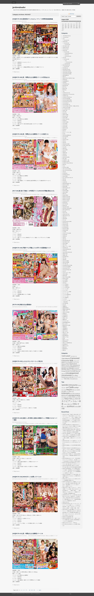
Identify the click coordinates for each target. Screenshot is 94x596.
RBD (65, 397)
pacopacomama (66, 221)
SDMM (64, 236)
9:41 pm (25, 21)
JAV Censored (65, 168)
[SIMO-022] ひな (66, 502)
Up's (63, 271)
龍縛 (63, 350)
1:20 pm (25, 363)
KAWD (72, 391)
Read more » (17, 71)
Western (64, 278)
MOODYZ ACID (66, 196)
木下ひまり (65, 320)
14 (74, 25)
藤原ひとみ (65, 339)
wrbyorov (20, 21)
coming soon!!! (65, 107)
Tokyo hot (64, 260)
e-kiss (64, 123)
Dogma (64, 117)
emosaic (64, 125)
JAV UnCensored (66, 170)
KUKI (64, 180)
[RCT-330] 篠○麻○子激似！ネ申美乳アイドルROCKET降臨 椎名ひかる (33, 191)
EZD (63, 130)
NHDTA (66, 395)
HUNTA (78, 390)
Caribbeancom (66, 92)
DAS (63, 111)
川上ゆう (65, 406)
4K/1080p (64, 67)
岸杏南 (64, 313)
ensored (64, 126)
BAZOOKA (65, 85)
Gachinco (64, 139)
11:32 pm (25, 478)
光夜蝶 (64, 306)
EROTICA (64, 127)
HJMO (64, 154)
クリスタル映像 (66, 294)
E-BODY (64, 122)
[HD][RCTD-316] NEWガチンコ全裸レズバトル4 (26, 476)
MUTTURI (65, 203)
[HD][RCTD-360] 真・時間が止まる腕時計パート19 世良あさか (31, 77)
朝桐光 (64, 319)
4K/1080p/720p (66, 69)
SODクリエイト (66, 246)
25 (65, 27)
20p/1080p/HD (65, 65)
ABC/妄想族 (65, 75)
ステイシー (65, 296)
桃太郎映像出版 (66, 322)
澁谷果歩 (64, 334)
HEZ (63, 151)
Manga (64, 186)
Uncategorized (65, 265)
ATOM (64, 82)
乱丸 (63, 304)
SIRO (64, 239)
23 (79, 26)
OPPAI (64, 218)
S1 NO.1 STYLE (66, 233)
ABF (63, 76)
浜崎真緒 (76, 406)
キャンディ (65, 293)
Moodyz (64, 195)
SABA (67, 397)
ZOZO (64, 282)
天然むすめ (65, 312)
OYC (63, 220)
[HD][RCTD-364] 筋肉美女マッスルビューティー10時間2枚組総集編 (32, 19)
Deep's (64, 113)
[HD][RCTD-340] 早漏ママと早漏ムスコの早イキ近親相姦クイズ (31, 247)
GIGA (64, 142)
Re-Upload (65, 227)
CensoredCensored (66, 101)
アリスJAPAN (65, 287)
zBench (32, 593)
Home (14, 2)
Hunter (64, 155)
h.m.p (64, 146)
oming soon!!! (65, 214)
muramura (65, 201)
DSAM (64, 120)
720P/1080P (65, 70)
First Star (64, 136)
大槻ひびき (69, 404)
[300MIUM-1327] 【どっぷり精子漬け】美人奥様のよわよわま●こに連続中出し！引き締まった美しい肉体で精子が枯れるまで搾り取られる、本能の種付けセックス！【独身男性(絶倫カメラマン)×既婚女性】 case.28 (72, 497)
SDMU (70, 397)
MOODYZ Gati (65, 199)
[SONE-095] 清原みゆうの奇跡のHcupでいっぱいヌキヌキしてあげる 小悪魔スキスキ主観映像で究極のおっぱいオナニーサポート (71, 426)
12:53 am (25, 193)
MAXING (64, 190)
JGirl (63, 171)
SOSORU (64, 247)
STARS (64, 250)
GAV (63, 141)
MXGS (63, 395)
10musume (65, 48)
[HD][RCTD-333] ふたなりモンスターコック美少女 (27, 361)
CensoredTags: (66, 104)
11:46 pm (25, 79)
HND (73, 390)
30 (34, 590)
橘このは (64, 323)
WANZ (64, 275)
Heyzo (66, 54)
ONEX (64, 217)
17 (62, 26)
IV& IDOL (64, 167)
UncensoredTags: (66, 269)
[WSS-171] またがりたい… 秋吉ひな (70, 522)
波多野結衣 (71, 406)
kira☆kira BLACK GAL (67, 177)
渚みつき (64, 331)
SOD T (64, 244)
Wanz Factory (65, 277)
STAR (78, 397)
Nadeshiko (65, 206)
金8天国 (64, 341)
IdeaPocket (65, 157)
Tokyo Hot (65, 262)
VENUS (64, 274)
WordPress (38, 593)
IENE (64, 164)
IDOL (64, 158)
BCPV (64, 87)
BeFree (64, 88)
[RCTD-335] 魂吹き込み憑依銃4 (21, 304)
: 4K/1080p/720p (66, 35)
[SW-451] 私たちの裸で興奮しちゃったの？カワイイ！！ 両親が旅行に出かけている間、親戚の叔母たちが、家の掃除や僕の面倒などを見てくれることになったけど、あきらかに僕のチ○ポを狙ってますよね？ (72, 512)
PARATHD (65, 222)
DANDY (64, 110)
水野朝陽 (64, 328)
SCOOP (64, 234)
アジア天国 (65, 284)
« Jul (62, 30)
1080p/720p (65, 47)
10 (29, 590)
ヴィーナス (65, 288)
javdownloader (18, 7)
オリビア (64, 290)
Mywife (64, 205)
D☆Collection (65, 108)
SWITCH (64, 253)
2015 (64, 57)
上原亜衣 (65, 404)
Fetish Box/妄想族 (66, 135)
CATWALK (65, 95)
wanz (73, 399)
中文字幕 (64, 303)
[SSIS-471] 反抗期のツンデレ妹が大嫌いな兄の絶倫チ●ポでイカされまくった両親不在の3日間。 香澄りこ (71, 476)
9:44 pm (25, 535)
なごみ (64, 298)
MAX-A (64, 189)
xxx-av (64, 279)
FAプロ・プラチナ (66, 132)
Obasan (64, 212)
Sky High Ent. (65, 241)
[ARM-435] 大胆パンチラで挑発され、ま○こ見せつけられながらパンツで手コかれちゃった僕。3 (72, 442)
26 (68, 27)
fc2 (63, 133)
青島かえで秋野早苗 (66, 342)
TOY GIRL (65, 263)
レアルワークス (66, 300)
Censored (66, 40)
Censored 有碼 (66, 100)
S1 (63, 231)
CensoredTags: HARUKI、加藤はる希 (70, 106)
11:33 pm (25, 136)
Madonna (64, 184)
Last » (40, 590)
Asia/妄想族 (65, 81)
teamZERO (65, 256)
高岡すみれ (65, 345)
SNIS (73, 397)
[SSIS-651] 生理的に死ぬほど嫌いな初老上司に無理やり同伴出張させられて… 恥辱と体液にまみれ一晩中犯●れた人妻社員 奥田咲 (71, 431)
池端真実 (64, 329)
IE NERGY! (65, 161)
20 (31, 590)
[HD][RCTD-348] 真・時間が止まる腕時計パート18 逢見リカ (30, 134)
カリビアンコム (66, 291)
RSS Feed (72, 13)
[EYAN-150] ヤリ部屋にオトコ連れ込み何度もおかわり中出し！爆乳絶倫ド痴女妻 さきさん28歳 (72, 455)
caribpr (76, 387)
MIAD (71, 393)
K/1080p (64, 173)
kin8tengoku (65, 393)
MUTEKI (64, 202)
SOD (63, 243)
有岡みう (64, 318)
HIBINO (64, 152)
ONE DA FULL (65, 215)
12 (68, 25)
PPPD (62, 397)
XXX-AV (77, 399)
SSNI (76, 397)
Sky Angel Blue (66, 240)
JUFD (67, 391)
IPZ (65, 391)
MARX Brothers (66, 187)
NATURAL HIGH (66, 208)
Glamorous (65, 144)
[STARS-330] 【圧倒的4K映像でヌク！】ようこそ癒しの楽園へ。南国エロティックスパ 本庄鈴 (71, 438)
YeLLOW (64, 281)
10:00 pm (25, 306)
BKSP (64, 89)
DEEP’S (64, 114)
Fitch (63, 138)
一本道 (64, 301)
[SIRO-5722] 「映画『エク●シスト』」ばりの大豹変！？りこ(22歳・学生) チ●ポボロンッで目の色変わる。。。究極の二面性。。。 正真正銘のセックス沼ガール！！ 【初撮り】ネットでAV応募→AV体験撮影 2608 (72, 490)
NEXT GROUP (65, 209)
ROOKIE (64, 230)
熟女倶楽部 (65, 335)
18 (65, 26)
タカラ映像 (65, 297)
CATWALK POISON (66, 97)
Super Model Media (66, 252)
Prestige (64, 225)
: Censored (65, 37)
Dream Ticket (65, 119)
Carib (71, 387)
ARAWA (64, 79)
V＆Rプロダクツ (66, 272)
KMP (63, 179)
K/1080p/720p (65, 174)
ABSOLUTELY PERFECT (68, 78)
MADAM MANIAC (66, 183)
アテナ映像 (65, 285)
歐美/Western (65, 325)
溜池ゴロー (65, 332)
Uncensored (67, 56)
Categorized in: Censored (68, 94)
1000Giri (64, 41)
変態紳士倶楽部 (66, 309)
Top (70, 593)
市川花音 (64, 315)
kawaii (64, 176)
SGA (63, 237)
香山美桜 (64, 344)
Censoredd (65, 103)
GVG (65, 390)
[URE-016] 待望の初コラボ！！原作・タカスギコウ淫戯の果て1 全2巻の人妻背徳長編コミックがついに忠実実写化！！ (72, 520)
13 (71, 25)
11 (65, 25)
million (64, 192)
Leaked (64, 182)
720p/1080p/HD (68, 53)
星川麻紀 (64, 316)
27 (71, 27)
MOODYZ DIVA (66, 198)
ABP (67, 387)
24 (62, 27)
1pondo (64, 50)
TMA (63, 259)
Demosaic (65, 116)
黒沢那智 (64, 348)
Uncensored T (65, 268)
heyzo (69, 390)
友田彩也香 (65, 307)
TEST (64, 258)
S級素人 (64, 255)
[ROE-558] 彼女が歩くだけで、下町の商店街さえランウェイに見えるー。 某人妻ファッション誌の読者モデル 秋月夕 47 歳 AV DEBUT (71, 460)
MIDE (73, 393)
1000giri (79, 385)
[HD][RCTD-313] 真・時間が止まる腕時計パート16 (27, 533)
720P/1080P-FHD (66, 72)
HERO (64, 148)
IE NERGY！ (65, 160)
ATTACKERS (65, 84)
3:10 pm (25, 422)
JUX (70, 391)
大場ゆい (64, 310)
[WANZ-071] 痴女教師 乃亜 (68, 516)
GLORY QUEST (66, 145)
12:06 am (25, 250)
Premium (64, 224)
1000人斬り (65, 46)
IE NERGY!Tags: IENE (67, 163)
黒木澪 (64, 347)
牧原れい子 (65, 337)
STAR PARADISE (66, 249)
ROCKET (64, 228)
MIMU (64, 193)
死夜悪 (64, 326)
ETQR (64, 129)
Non (63, 211)
